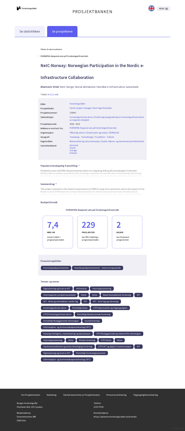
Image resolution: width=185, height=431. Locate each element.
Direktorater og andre (96, 132)
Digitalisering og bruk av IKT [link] (56, 288)
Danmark (74, 145)
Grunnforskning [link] (92, 320)
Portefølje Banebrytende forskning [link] (93, 314)
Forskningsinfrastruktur (81, 117)
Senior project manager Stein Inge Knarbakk (91, 108)
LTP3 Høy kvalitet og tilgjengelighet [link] (110, 308)
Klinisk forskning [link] (87, 340)
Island (72, 147)
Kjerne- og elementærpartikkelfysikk (126, 141)
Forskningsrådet (77, 103)
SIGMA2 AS (114, 132)
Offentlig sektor (77, 132)
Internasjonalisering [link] (101, 288)
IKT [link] (138, 295)
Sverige (73, 150)
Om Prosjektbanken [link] (30, 394)
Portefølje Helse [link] (79, 308)
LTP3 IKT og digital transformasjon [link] (114, 346)
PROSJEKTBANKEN (92, 11)
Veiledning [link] (51, 394)
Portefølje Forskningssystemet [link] (91, 353)
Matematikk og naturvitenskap (84, 141)
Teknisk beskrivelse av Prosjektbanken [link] (81, 394)
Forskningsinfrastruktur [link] (54, 308)
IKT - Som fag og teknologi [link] (106, 301)
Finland (73, 153)
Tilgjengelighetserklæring (145, 394)
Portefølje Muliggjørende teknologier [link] (61, 320)
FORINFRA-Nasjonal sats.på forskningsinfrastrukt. (93, 128)
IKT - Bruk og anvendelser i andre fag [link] (60, 301)
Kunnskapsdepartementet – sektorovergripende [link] (97, 267)
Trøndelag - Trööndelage (81, 137)
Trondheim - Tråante (104, 137)
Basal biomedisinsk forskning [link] (117, 295)
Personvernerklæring (116, 394)
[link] (151, 8)
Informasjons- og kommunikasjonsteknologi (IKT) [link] (67, 327)
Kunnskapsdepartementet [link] (56, 267)
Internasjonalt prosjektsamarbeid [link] (59, 295)
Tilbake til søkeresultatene (51, 49)
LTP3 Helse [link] (106, 340)
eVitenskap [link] (81, 288)
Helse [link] (83, 295)
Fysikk (104, 141)
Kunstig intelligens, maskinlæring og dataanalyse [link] (66, 333)
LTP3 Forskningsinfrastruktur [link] (57, 314)
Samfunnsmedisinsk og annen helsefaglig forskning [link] (67, 346)
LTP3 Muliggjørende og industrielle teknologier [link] (118, 333)
